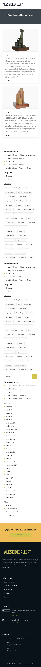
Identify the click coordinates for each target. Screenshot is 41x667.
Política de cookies (10, 586)
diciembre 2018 (11, 449)
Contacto (7, 597)
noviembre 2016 (11, 494)
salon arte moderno (10, 257)
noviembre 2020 (11, 423)
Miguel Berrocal (21, 240)
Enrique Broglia (20, 200)
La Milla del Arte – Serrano (15, 158)
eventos (27, 205)
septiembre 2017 (11, 465)
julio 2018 (9, 455)
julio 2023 (9, 410)
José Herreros (22, 227)
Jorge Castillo (21, 222)
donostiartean (23, 196)
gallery (22, 218)
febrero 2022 (10, 416)
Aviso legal (8, 589)
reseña (19, 248)
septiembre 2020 (11, 429)
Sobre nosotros (9, 582)
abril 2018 (9, 458)
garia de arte (31, 218)
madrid (21, 231)
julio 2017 (9, 471)
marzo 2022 (9, 413)
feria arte (17, 209)
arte (19, 192)
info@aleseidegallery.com (14, 644)
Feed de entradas (11, 508)
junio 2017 (9, 475)
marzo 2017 (9, 484)
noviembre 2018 (11, 452)
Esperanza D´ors (10, 205)
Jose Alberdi (31, 222)
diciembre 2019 (11, 436)
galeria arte (28, 214)
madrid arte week (10, 235)
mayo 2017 (9, 478)
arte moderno (27, 192)
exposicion (8, 209)
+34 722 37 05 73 (12, 650)
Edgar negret (9, 200)
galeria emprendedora (11, 218)
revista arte (8, 253)
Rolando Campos (19, 253)
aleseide (8, 187)
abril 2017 (9, 481)
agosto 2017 (10, 468)
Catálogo (7, 593)
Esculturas (9, 176)
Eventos (8, 179)
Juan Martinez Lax (10, 231)
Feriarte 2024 (10, 161)
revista (26, 248)
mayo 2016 (9, 497)
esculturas (30, 200)
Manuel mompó (22, 235)
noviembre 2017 (11, 462)
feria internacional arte (29, 209)
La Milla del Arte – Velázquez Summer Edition (21, 155)
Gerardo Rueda (9, 222)
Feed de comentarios (12, 512)
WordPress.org (11, 515)
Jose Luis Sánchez (10, 227)
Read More (8, 81)
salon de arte (22, 257)
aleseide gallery (18, 187)
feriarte (7, 214)
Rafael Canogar (10, 248)
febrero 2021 (10, 420)
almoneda (28, 187)
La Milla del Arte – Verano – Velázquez (18, 168)
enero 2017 (9, 488)
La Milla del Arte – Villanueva (16, 165)
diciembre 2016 (11, 491)
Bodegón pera (8, 112)
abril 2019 (9, 445)
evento (19, 205)
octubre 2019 (10, 442)
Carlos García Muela (11, 196)
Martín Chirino (9, 240)
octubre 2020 (10, 426)
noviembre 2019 (11, 439)
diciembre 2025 (11, 407)
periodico (19, 244)
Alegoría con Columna (11, 55)
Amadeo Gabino (10, 192)
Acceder (8, 505)
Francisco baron (17, 214)
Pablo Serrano (9, 244)
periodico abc (29, 244)
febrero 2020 (10, 432)
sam (31, 257)
